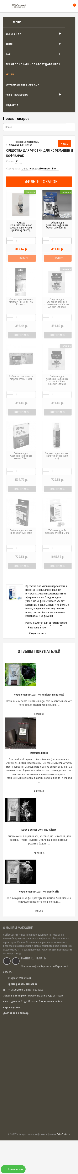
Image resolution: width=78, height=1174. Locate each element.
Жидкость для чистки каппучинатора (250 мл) (56, 456)
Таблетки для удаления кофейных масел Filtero (21, 456)
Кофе (9, 44)
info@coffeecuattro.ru (19, 978)
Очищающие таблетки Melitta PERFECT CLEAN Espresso (21, 302)
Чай (8, 54)
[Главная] (7, 141)
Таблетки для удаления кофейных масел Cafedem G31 (57, 225)
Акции (10, 74)
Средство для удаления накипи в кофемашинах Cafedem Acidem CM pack (57, 303)
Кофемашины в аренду (22, 84)
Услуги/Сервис (16, 94)
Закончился (21, 335)
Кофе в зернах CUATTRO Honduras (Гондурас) (39, 694)
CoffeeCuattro (11, 934)
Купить (24, 258)
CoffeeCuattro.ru (63, 1134)
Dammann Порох (39, 752)
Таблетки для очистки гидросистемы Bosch (21, 377)
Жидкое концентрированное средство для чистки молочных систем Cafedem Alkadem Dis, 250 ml (21, 228)
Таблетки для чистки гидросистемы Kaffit (21, 531)
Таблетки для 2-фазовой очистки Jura (57, 531)
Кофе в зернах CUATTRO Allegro (39, 829)
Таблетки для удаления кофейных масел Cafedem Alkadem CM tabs (57, 380)
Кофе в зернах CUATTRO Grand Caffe (39, 891)
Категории (13, 34)
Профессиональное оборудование (31, 64)
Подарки (11, 105)
